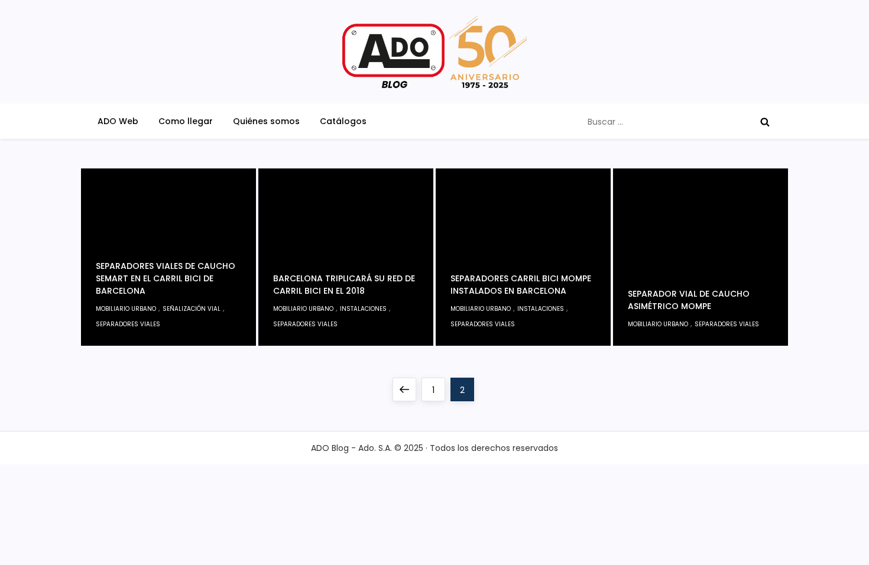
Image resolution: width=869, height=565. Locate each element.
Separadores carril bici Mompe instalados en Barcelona (520, 284)
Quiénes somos (266, 121)
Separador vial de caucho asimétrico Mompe (689, 300)
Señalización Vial (192, 309)
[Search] (765, 121)
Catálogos (343, 121)
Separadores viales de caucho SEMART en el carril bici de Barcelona (165, 278)
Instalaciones (363, 309)
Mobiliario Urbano (126, 309)
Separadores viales (128, 324)
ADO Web (118, 121)
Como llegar (185, 121)
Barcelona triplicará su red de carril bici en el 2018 (344, 284)
